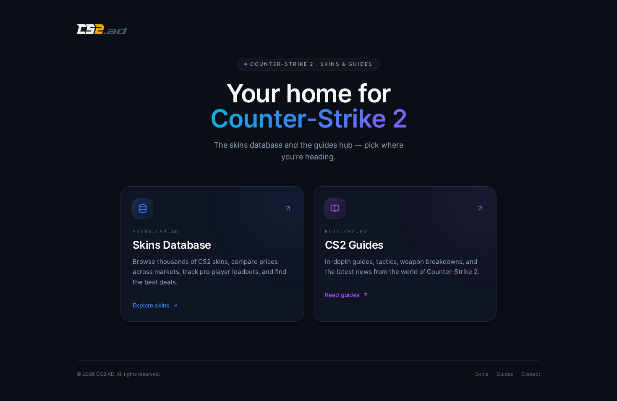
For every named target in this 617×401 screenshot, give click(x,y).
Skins (481, 374)
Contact (530, 374)
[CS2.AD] (102, 30)
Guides (505, 374)
